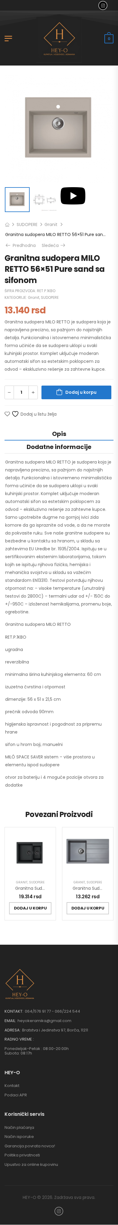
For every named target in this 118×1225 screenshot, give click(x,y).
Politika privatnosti (22, 1155)
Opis (59, 434)
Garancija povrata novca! (30, 1146)
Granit (50, 224)
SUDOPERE (27, 224)
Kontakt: (14, 1011)
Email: (10, 1021)
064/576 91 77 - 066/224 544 (52, 1011)
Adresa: (13, 1030)
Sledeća (54, 245)
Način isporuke (19, 1136)
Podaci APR (16, 1095)
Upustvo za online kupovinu (31, 1164)
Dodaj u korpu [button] (30, 908)
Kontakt (12, 1085)
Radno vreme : (19, 1039)
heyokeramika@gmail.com (44, 1021)
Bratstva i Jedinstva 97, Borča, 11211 (55, 1030)
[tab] (59, 433)
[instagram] (102, 5)
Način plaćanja (19, 1127)
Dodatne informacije (59, 447)
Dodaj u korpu (81, 392)
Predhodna (22, 245)
